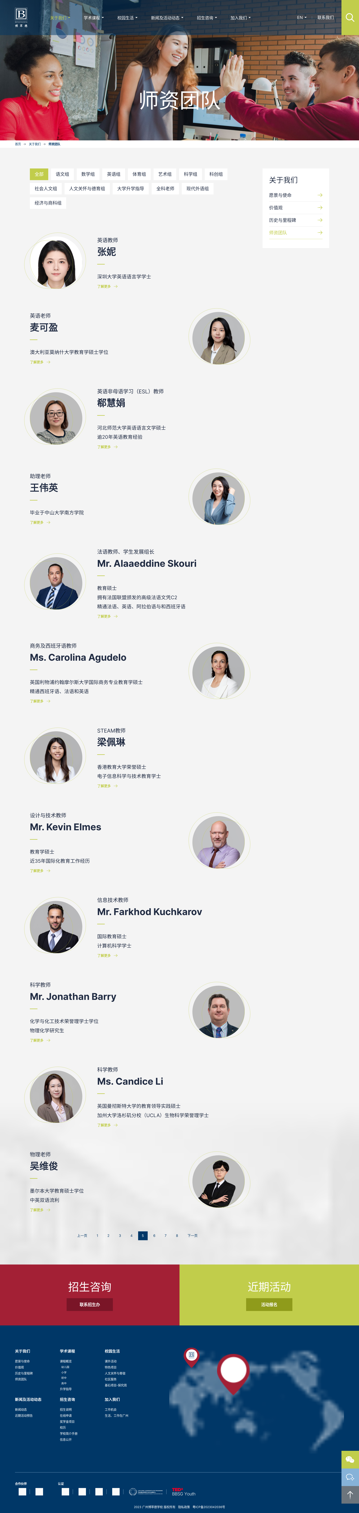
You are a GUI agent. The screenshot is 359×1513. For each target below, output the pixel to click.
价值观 (276, 207)
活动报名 (269, 1304)
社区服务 (111, 1379)
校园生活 (125, 17)
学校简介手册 (69, 1433)
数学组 (88, 174)
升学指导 (66, 1389)
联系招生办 (90, 1304)
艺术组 (165, 174)
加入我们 (239, 17)
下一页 (192, 1236)
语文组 (62, 174)
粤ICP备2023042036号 (209, 1507)
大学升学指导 (130, 188)
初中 (64, 1377)
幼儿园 (65, 1367)
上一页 (82, 1236)
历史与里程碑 (282, 220)
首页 (18, 144)
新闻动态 (21, 1409)
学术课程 (92, 17)
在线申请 (66, 1415)
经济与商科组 (48, 203)
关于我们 (58, 17)
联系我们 (325, 17)
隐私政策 (184, 1507)
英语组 (113, 174)
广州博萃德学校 (21, 17)
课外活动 (111, 1361)
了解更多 (104, 286)
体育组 (139, 174)
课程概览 (66, 1361)
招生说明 (66, 1409)
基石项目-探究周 (116, 1385)
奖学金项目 (67, 1421)
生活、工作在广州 (116, 1415)
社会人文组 (46, 188)
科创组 (216, 174)
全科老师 (165, 188)
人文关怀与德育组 (87, 188)
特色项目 (111, 1367)
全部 (39, 174)
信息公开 (66, 1439)
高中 (64, 1383)
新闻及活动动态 (165, 17)
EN (300, 17)
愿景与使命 (280, 195)
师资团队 (54, 144)
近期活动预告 (24, 1415)
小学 (64, 1372)
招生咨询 (205, 17)
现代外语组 (197, 188)
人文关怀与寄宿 (115, 1373)
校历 (63, 1427)
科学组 (190, 174)
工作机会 (111, 1409)
